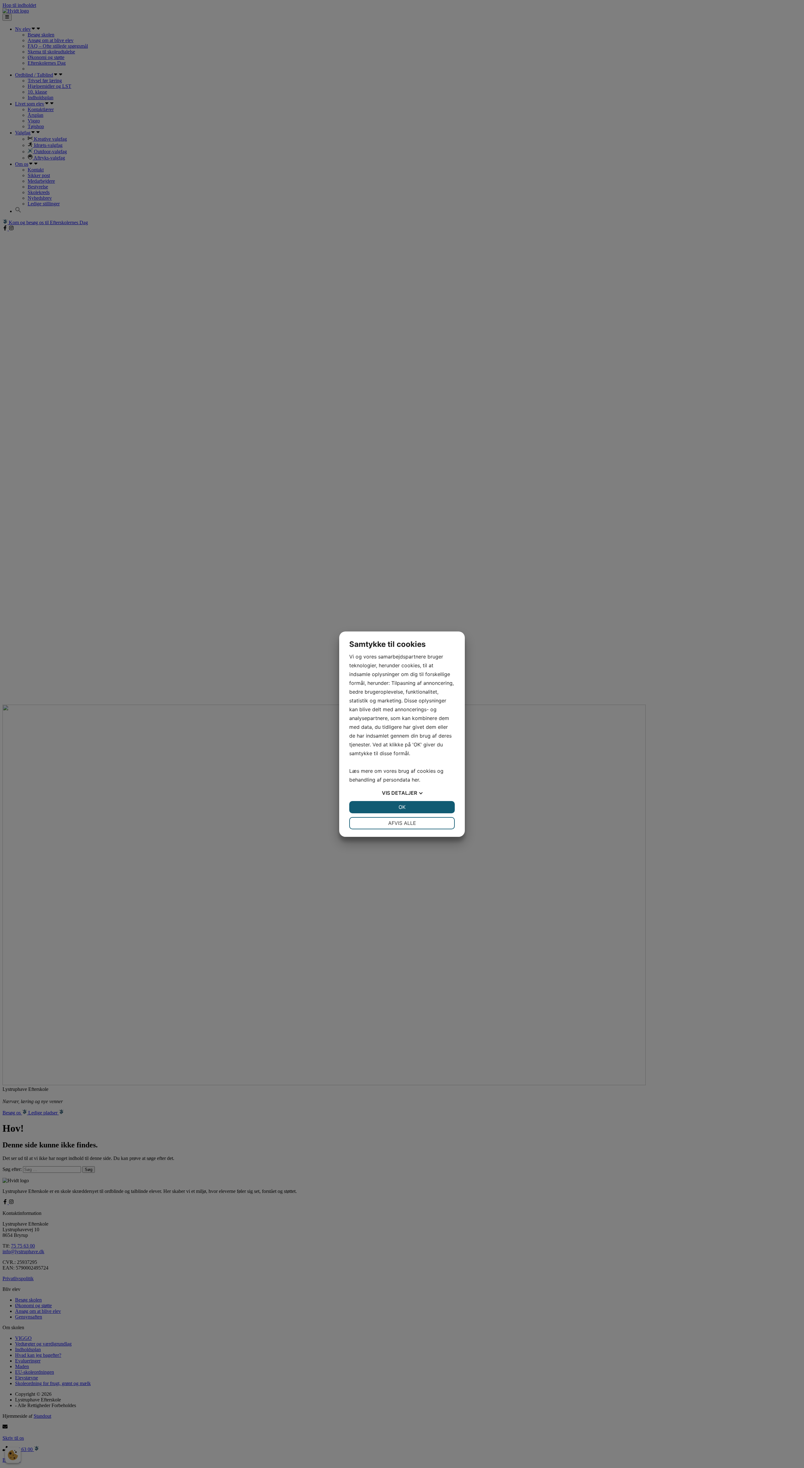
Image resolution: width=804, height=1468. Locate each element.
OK (402, 807)
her (415, 780)
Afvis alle (402, 823)
